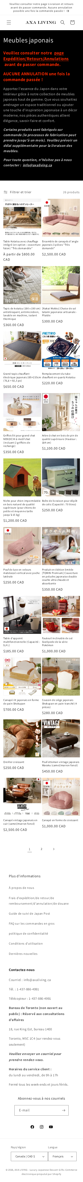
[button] (9, 22)
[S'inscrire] (63, 1110)
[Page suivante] (53, 849)
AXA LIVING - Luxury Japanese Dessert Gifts (39, 1169)
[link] (30, 849)
